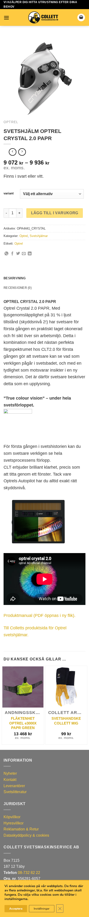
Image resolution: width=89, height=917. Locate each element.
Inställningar (42, 909)
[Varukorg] (81, 17)
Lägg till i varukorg (54, 213)
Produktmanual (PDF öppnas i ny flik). (39, 615)
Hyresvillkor (13, 823)
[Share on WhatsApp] (6, 254)
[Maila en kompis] (24, 254)
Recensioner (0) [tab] (18, 288)
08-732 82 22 (29, 873)
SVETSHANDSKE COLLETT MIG (66, 720)
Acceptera (15, 909)
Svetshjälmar (39, 236)
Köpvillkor (12, 817)
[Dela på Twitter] (18, 254)
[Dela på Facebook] (12, 254)
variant (9, 193)
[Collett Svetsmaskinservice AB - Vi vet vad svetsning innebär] (43, 17)
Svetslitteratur (15, 792)
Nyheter (10, 773)
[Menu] (6, 17)
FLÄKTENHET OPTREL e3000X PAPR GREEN (23, 723)
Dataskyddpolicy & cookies (26, 835)
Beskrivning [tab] (15, 278)
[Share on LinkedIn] (30, 254)
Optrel (11, 122)
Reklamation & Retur (21, 829)
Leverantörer (14, 786)
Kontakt (10, 780)
